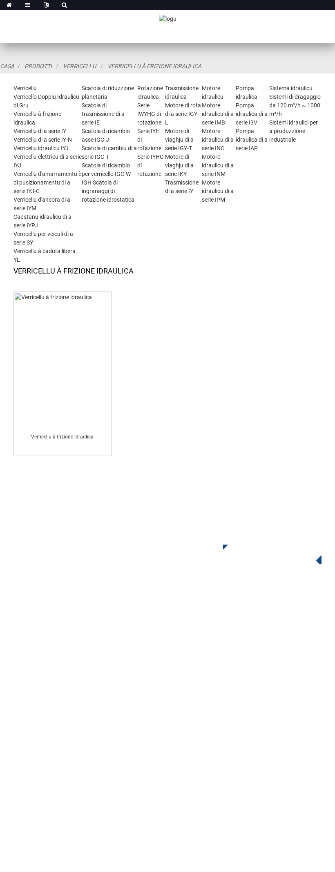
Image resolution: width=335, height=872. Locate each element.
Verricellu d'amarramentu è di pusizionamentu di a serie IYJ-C (47, 182)
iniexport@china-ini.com (221, 728)
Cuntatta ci (29, 799)
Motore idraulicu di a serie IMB (218, 114)
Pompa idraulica (191, 663)
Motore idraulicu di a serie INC (218, 139)
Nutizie (23, 775)
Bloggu (23, 787)
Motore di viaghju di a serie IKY (179, 165)
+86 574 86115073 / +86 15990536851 (247, 712)
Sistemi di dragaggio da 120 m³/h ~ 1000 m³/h (295, 105)
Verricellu (79, 66)
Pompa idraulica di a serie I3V (252, 114)
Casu (20, 763)
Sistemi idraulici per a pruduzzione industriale (293, 131)
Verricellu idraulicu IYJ (41, 148)
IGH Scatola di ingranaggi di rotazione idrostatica (108, 191)
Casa (7, 66)
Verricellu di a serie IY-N (42, 139)
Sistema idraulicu (291, 88)
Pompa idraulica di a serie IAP (252, 139)
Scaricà (24, 750)
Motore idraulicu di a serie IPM (218, 191)
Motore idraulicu (191, 651)
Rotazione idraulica (195, 627)
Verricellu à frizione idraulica (154, 66)
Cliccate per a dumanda (266, 553)
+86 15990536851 (218, 787)
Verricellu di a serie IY (39, 131)
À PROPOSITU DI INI (42, 726)
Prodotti (38, 66)
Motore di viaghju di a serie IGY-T (179, 139)
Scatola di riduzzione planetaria (213, 614)
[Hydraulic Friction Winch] (62, 360)
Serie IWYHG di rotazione (149, 114)
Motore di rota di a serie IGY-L (183, 114)
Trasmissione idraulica (200, 639)
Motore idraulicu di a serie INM (218, 165)
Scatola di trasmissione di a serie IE (103, 114)
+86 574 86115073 (210, 770)
